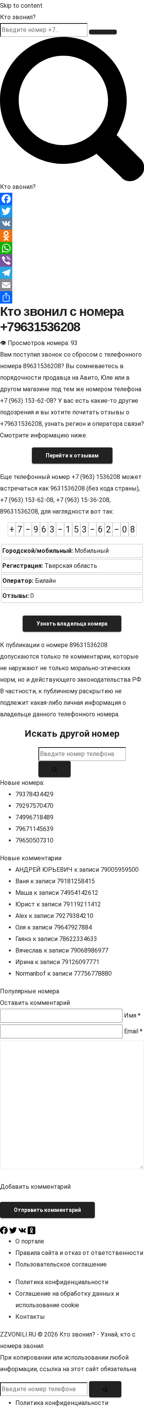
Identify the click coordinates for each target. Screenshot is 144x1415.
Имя (132, 1015)
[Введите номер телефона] (54, 769)
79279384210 (74, 915)
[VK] (72, 223)
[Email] (72, 285)
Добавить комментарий (35, 1186)
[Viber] (72, 260)
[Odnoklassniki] (72, 236)
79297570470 (34, 805)
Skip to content (21, 5)
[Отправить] (72, 297)
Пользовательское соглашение (61, 1264)
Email (133, 1031)
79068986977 (89, 950)
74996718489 (34, 817)
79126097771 (80, 962)
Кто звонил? (18, 17)
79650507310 (34, 840)
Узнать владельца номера (72, 624)
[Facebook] (72, 199)
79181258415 (76, 881)
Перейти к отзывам (72, 455)
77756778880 (93, 973)
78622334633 (78, 939)
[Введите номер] (103, 32)
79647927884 (73, 927)
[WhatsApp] (72, 248)
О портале (29, 1241)
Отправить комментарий (47, 1210)
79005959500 (120, 869)
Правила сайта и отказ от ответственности (79, 1252)
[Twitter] (72, 211)
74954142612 (79, 892)
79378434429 (34, 794)
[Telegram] (72, 273)
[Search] (72, 108)
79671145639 (34, 829)
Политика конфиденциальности (61, 1282)
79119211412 (82, 904)
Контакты (30, 1316)
